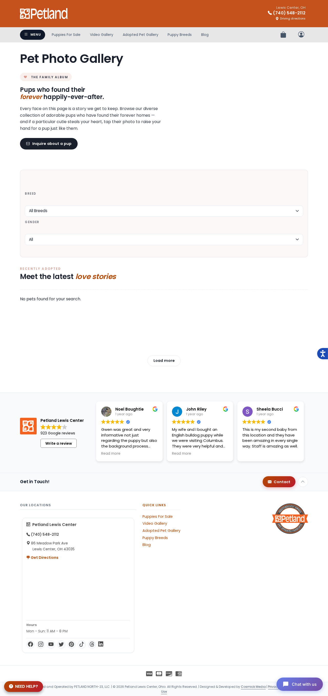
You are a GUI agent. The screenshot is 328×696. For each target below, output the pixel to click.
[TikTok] (82, 644)
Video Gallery (101, 34)
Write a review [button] (58, 443)
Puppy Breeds (180, 34)
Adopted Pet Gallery (140, 34)
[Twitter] (61, 644)
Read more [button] (110, 453)
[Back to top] (303, 482)
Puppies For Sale (66, 34)
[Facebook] (30, 644)
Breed (30, 194)
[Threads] (92, 644)
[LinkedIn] (100, 644)
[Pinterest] (71, 644)
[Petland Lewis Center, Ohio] (44, 13)
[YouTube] (51, 644)
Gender (32, 222)
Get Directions (44, 557)
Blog (205, 34)
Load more (164, 360)
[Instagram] (41, 644)
